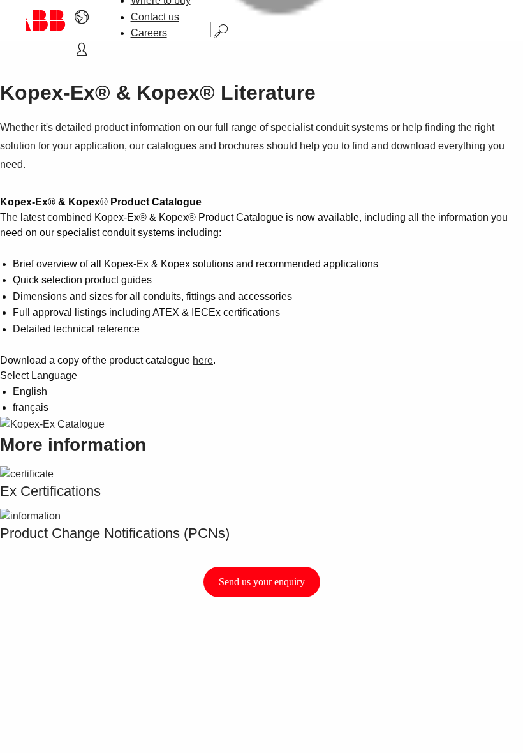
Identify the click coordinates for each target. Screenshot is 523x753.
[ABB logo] (46, 20)
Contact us (155, 16)
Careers (149, 32)
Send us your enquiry (262, 581)
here (203, 360)
